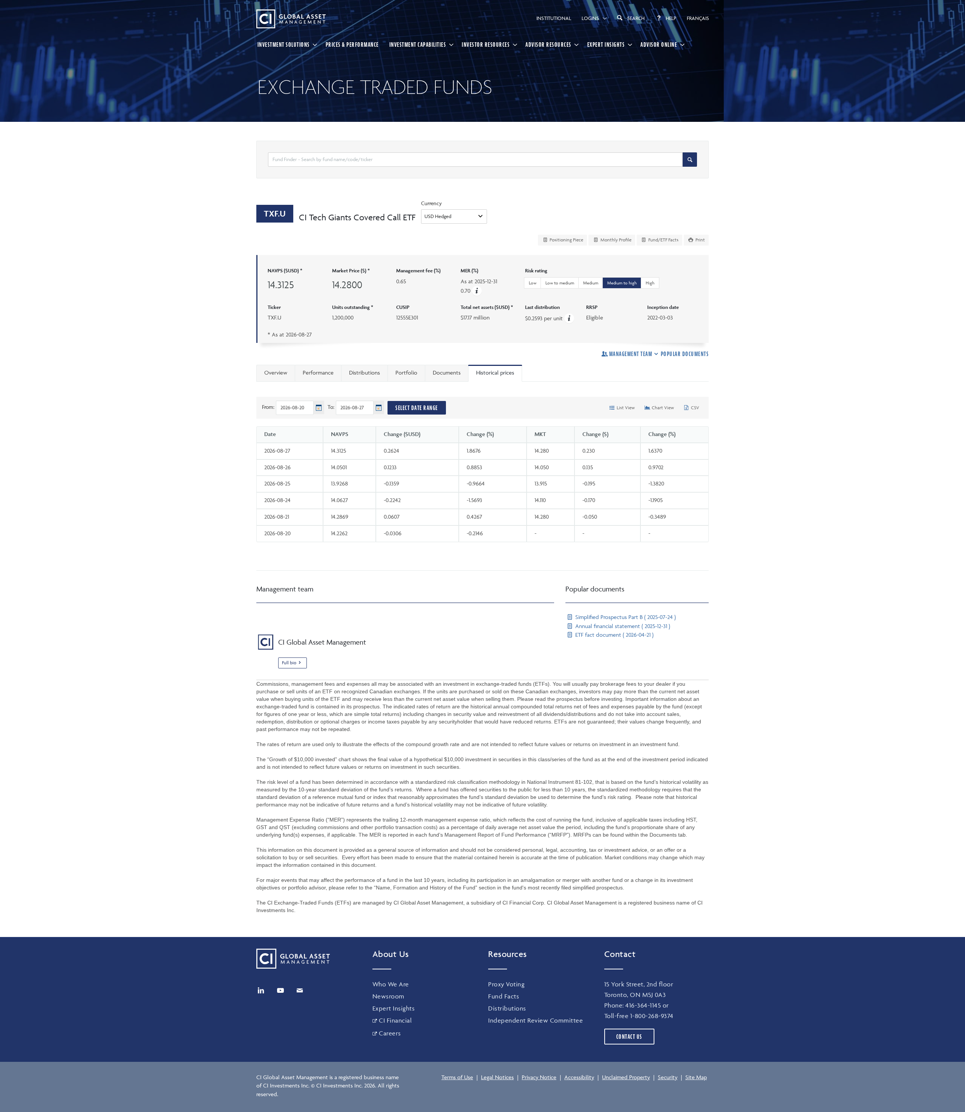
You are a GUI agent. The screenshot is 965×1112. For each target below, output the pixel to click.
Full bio (289, 662)
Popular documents (685, 353)
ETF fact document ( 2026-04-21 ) (614, 634)
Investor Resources (486, 44)
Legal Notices (497, 1077)
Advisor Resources (548, 44)
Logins (590, 18)
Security (667, 1077)
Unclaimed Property (626, 1077)
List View (625, 407)
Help (671, 18)
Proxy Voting (506, 984)
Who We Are (390, 984)
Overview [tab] (275, 372)
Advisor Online (658, 44)
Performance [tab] (318, 372)
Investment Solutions (283, 44)
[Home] (291, 18)
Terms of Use (457, 1077)
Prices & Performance (352, 44)
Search (636, 18)
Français (698, 18)
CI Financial (395, 1020)
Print (699, 240)
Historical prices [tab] (495, 372)
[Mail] (299, 990)
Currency (431, 203)
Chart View (662, 407)
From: (268, 407)
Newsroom (388, 996)
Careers (390, 1033)
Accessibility (579, 1077)
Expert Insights (606, 44)
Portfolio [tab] (406, 372)
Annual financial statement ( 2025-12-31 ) (622, 626)
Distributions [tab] (364, 372)
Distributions (507, 1008)
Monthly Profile (615, 240)
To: (331, 407)
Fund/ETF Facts (663, 240)
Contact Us (629, 1036)
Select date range (416, 408)
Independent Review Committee (535, 1020)
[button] (477, 290)
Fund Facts (503, 996)
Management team (630, 353)
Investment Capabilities (417, 44)
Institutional (553, 18)
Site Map (696, 1077)
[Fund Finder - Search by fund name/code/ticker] (690, 159)
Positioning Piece (565, 240)
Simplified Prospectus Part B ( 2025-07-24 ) (625, 617)
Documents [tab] (447, 372)
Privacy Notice (539, 1077)
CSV (694, 407)
